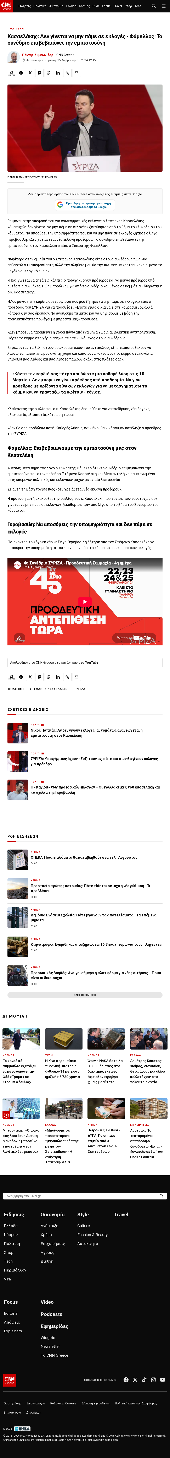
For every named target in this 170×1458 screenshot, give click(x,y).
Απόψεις (12, 1322)
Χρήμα (46, 1234)
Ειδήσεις (24, 6)
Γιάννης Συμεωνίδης (37, 55)
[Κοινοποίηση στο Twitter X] (30, 73)
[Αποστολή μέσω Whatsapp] (49, 73)
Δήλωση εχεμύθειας (96, 1403)
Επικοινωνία (12, 1412)
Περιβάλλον (15, 1270)
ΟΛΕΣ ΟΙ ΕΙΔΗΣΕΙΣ (85, 995)
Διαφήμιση (33, 1412)
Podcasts (51, 1314)
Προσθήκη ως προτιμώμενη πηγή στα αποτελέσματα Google (88, 204)
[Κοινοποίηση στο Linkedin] (58, 73)
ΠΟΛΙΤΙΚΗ (15, 28)
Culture (83, 1225)
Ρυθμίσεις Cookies (63, 1403)
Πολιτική (39, 6)
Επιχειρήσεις (53, 1243)
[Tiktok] (144, 1379)
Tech (137, 6)
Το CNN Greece (54, 1355)
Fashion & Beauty (92, 1234)
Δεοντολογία (36, 1403)
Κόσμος (84, 6)
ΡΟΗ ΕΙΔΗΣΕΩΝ (22, 836)
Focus (106, 6)
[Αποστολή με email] (77, 73)
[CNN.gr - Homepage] (6, 6)
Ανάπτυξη (49, 1225)
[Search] (161, 1196)
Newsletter (50, 1346)
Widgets (48, 1337)
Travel (117, 6)
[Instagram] (153, 1379)
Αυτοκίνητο (87, 1243)
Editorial (11, 1313)
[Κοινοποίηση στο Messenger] (39, 73)
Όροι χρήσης (12, 1403)
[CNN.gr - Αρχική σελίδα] (9, 1380)
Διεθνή (47, 1261)
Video (47, 1302)
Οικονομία (56, 6)
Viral (8, 1279)
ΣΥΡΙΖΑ (79, 689)
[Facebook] (126, 1379)
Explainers (13, 1331)
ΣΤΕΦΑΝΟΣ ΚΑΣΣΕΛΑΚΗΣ (49, 689)
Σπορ (128, 6)
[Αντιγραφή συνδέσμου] (67, 73)
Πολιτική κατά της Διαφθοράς (136, 1403)
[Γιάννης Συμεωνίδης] (13, 57)
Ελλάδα (71, 6)
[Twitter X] (135, 1379)
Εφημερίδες (54, 1326)
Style (96, 6)
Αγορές (48, 1252)
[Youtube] (162, 1379)
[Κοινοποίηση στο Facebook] (21, 73)
